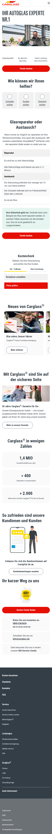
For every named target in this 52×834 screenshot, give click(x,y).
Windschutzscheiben (10, 739)
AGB (3, 815)
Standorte (6, 682)
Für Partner (6, 778)
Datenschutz (7, 820)
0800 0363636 (20, 623)
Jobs (4, 773)
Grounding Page (8, 783)
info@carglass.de (21, 639)
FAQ (4, 694)
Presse (4, 768)
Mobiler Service (8, 749)
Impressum (6, 811)
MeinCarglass (8, 719)
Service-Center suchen (10, 715)
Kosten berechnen (10, 675)
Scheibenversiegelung (10, 744)
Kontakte (6, 688)
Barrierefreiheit (7, 825)
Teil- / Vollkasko (15, 269)
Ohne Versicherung (36, 269)
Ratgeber (5, 724)
